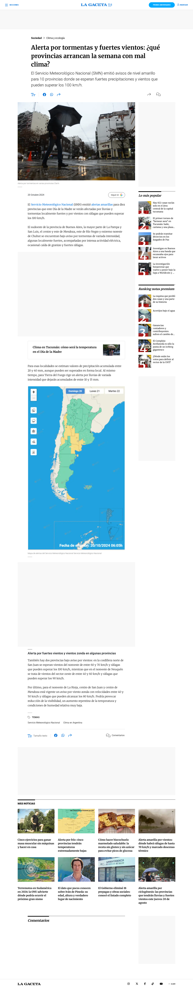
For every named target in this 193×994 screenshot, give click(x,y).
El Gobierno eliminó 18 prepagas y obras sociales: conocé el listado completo (114, 891)
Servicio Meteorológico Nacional (52, 204)
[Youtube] (161, 984)
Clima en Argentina (72, 722)
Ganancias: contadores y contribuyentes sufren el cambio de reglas (163, 331)
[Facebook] (145, 984)
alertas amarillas (102, 204)
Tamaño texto (40, 735)
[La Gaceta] (96, 5)
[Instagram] (128, 984)
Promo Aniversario (162, 5)
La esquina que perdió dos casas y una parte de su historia (164, 299)
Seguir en (115, 195)
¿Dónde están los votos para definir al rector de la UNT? (163, 359)
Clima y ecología (55, 38)
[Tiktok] (153, 984)
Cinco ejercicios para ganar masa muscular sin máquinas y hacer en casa (36, 843)
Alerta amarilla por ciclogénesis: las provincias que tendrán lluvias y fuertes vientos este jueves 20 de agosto (156, 895)
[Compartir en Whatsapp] (51, 95)
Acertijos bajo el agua (164, 310)
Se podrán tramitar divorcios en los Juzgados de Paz (163, 236)
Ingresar (184, 5)
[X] (137, 984)
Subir (173, 984)
